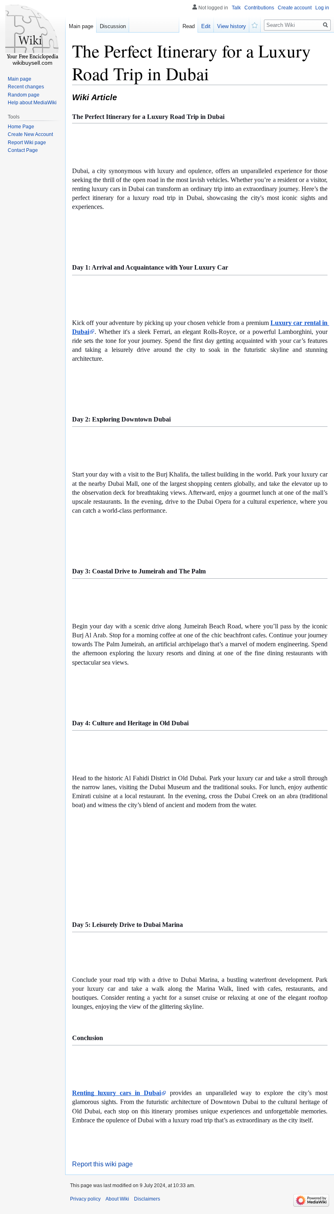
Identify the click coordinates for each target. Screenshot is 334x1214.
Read (188, 26)
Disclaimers (147, 1199)
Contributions (259, 8)
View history (231, 26)
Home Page (21, 127)
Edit (206, 26)
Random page (24, 95)
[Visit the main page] (32, 32)
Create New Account (30, 134)
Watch (255, 24)
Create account (295, 8)
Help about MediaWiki (32, 102)
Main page (81, 26)
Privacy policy (85, 1199)
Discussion (113, 26)
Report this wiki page (102, 1164)
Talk (236, 8)
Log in (322, 8)
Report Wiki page (27, 142)
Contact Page (23, 150)
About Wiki (117, 1199)
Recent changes (26, 87)
